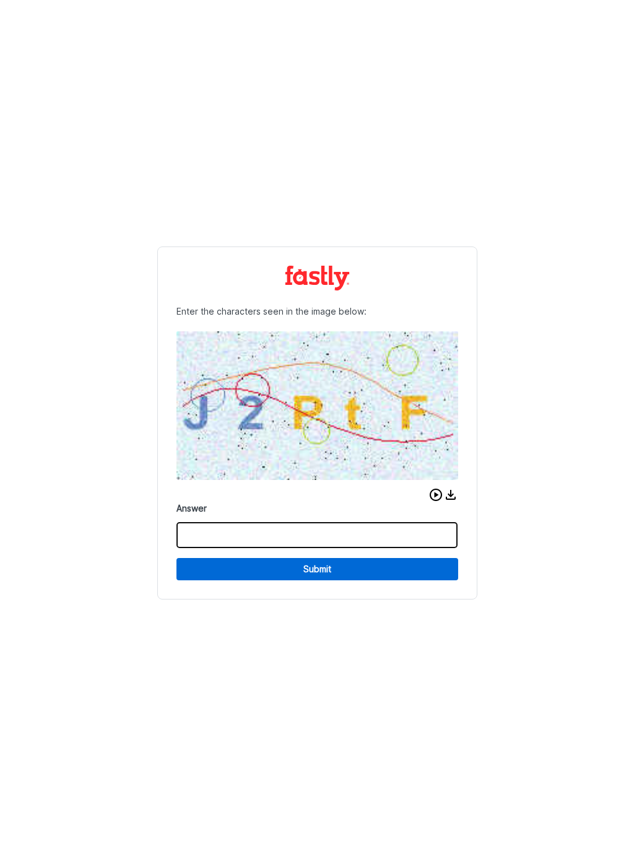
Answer (191, 508)
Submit (317, 569)
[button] (435, 494)
